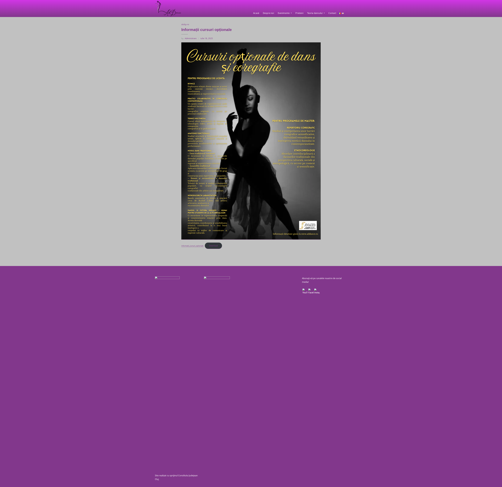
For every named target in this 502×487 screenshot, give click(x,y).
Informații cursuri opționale (206, 29)
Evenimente (284, 13)
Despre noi (268, 13)
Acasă (256, 13)
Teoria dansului (315, 13)
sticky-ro (185, 24)
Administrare (188, 38)
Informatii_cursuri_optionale (192, 246)
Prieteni (299, 13)
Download (213, 245)
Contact (332, 13)
